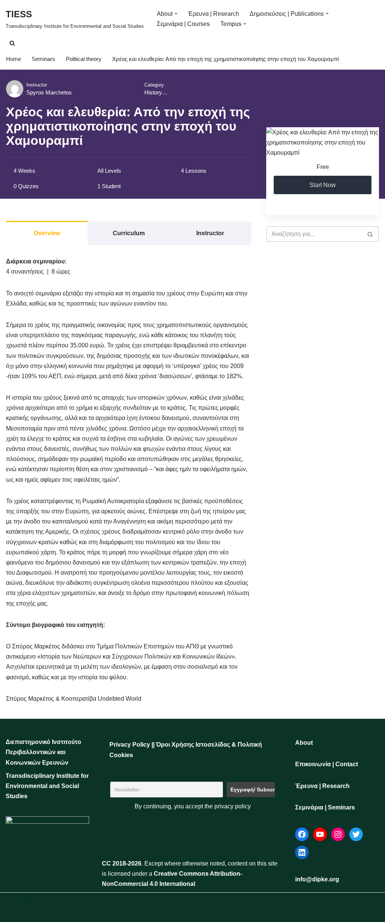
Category (154, 85)
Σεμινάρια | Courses (183, 24)
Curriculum (129, 233)
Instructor (36, 85)
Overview (47, 233)
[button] (175, 13)
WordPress (20, 912)
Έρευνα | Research (213, 14)
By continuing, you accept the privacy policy (193, 806)
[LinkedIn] (302, 852)
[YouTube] (320, 834)
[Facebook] (302, 834)
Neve (13, 902)
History (153, 93)
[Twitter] (356, 834)
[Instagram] (338, 834)
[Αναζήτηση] (12, 43)
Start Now (322, 185)
